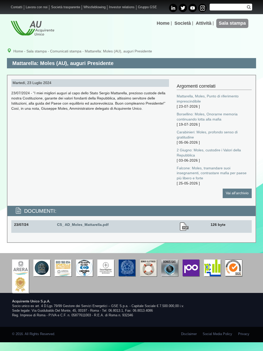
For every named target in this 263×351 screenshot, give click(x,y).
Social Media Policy (217, 334)
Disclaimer (189, 334)
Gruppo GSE (147, 7)
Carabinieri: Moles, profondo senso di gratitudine (207, 134)
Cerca (250, 8)
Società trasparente (65, 7)
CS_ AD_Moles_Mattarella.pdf (83, 225)
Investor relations (122, 7)
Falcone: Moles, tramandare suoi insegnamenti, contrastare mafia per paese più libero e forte (212, 173)
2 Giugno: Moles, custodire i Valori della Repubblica (209, 152)
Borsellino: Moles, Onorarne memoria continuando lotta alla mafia (207, 116)
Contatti (16, 7)
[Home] (32, 28)
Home (163, 23)
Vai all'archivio (237, 193)
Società (182, 23)
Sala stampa (232, 23)
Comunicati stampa (65, 51)
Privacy (243, 334)
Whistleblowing (94, 7)
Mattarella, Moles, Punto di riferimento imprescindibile (208, 98)
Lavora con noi (37, 7)
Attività (203, 23)
